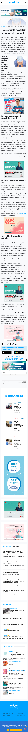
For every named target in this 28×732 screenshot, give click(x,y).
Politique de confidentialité (7, 713)
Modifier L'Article (17, 402)
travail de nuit (22, 213)
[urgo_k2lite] (14, 370)
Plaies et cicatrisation (7, 623)
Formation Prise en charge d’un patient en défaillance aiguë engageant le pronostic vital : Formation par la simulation (13, 552)
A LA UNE (14, 401)
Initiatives (16, 418)
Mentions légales (6, 715)
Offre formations (7, 546)
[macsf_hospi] (14, 177)
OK (7, 730)
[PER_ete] (14, 495)
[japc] (14, 233)
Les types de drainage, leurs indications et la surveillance (15, 684)
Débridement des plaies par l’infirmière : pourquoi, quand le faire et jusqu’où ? (13, 674)
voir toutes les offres (14, 599)
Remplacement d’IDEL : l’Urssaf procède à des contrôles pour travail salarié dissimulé (16, 654)
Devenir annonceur (20, 713)
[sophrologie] (14, 341)
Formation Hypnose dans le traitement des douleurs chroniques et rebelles (14, 562)
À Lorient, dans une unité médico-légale (17, 610)
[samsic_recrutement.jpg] (14, 113)
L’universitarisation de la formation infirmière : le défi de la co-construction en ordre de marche (13, 637)
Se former (5, 616)
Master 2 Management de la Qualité (10, 572)
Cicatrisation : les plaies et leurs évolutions (16, 663)
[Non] (26, 726)
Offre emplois (16, 546)
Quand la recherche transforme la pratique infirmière (12, 619)
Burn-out (13, 357)
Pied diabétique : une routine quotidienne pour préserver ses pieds (13, 625)
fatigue (18, 357)
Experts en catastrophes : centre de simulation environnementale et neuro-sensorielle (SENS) (18, 425)
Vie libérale (15, 437)
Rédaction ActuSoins (20, 27)
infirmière (16, 358)
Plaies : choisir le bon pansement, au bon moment (16, 692)
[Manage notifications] (25, 729)
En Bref (3, 27)
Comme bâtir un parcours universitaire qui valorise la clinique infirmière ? (18, 407)
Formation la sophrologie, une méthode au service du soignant (13, 591)
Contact (7, 717)
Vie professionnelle (13, 608)
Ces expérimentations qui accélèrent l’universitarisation (11, 631)
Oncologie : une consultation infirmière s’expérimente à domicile (17, 443)
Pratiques (13, 623)
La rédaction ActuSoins (20, 715)
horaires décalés (9, 358)
